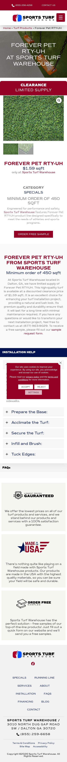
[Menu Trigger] (60, 17)
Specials (33, 192)
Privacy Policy (46, 743)
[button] (59, 100)
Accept (25, 387)
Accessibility (40, 746)
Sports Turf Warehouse (38, 172)
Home (7, 28)
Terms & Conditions (23, 743)
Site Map (25, 746)
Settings (33, 392)
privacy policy (32, 377)
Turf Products (22, 28)
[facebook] (33, 664)
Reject (41, 387)
